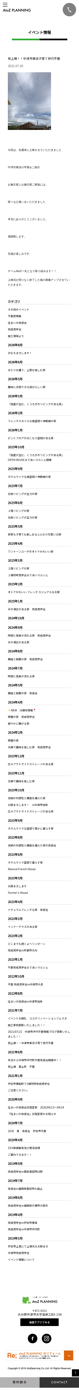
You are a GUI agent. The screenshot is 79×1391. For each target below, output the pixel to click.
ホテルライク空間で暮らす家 (25, 862)
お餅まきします (17, 886)
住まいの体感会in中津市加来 (25, 1001)
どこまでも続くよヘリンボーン (26, 944)
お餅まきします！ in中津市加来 (28, 805)
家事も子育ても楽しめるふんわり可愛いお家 (34, 534)
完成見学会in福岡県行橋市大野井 (28, 1205)
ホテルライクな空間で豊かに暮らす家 (30, 828)
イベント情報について (21, 1259)
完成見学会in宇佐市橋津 (22, 1223)
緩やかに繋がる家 (18, 723)
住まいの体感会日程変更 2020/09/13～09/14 (37, 1107)
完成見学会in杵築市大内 (22, 950)
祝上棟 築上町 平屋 (21, 1066)
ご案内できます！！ (20, 1155)
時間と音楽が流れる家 (21, 676)
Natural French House (22, 869)
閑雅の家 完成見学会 (21, 717)
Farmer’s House (18, 893)
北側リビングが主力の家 (22, 494)
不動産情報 (14, 316)
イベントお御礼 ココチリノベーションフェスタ (37, 1018)
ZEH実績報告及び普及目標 (24, 1148)
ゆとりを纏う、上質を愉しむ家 (26, 370)
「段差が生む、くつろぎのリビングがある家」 (36, 404)
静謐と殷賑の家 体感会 (22, 693)
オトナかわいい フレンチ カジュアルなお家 (34, 592)
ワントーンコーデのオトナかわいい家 (30, 551)
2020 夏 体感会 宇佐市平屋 (27, 1131)
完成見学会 (14, 329)
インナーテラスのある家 (22, 927)
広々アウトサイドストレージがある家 (30, 764)
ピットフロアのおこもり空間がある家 (30, 438)
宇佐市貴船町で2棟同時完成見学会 (29, 1084)
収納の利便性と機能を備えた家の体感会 (32, 845)
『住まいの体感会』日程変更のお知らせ (32, 1114)
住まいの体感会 (17, 323)
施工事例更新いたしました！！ (26, 1025)
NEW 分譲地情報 (22, 710)
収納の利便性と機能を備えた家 (26, 798)
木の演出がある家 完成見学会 (26, 609)
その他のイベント (18, 309)
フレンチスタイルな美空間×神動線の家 (32, 421)
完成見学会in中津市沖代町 (24, 1229)
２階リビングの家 (18, 511)
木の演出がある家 (18, 642)
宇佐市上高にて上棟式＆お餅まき (28, 1246)
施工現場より (16, 336)
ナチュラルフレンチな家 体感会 (28, 910)
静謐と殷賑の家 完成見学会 (25, 659)
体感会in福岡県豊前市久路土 (25, 1189)
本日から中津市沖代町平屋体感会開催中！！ (35, 1060)
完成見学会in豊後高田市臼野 (25, 1171)
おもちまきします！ (20, 353)
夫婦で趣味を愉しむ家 (21, 781)
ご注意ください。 (18, 1090)
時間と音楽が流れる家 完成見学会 (29, 635)
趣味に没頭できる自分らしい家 (26, 387)
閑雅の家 (13, 740)
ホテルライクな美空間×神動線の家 (29, 477)
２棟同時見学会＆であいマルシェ (28, 575)
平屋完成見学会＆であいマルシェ (28, 967)
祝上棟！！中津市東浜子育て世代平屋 (30, 1043)
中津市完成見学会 (18, 1253)
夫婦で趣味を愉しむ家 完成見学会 (29, 747)
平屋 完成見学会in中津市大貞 (25, 984)
